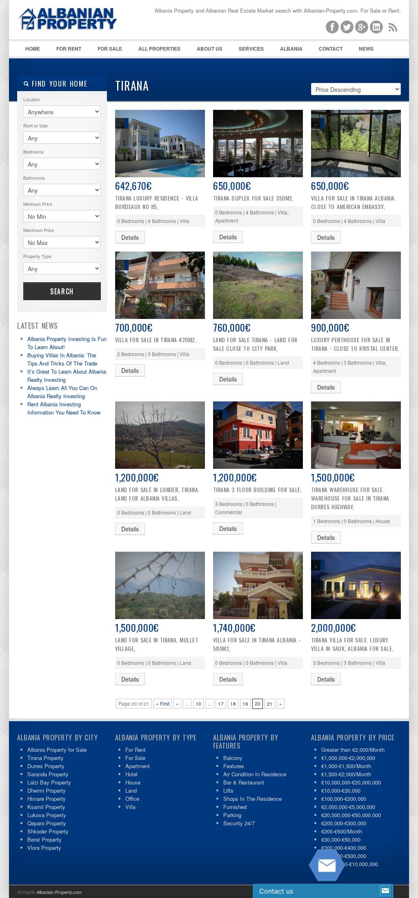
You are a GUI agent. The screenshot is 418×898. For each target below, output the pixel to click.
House (132, 782)
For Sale (110, 48)
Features (233, 766)
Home (32, 48)
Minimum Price (37, 204)
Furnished (235, 807)
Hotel (131, 774)
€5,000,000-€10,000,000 (349, 864)
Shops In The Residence (252, 798)
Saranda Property (48, 774)
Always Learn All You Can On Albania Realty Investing (62, 392)
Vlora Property (44, 847)
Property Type (37, 256)
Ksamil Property (46, 807)
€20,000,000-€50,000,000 (351, 815)
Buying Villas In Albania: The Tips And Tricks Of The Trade (62, 359)
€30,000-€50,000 (340, 839)
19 (245, 703)
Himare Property (46, 798)
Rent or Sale (35, 125)
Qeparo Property (46, 823)
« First (162, 703)
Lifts (228, 790)
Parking (232, 815)
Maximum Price (38, 230)
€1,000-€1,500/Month (346, 766)
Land (131, 790)
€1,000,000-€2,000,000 (348, 758)
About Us (209, 48)
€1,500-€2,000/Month (346, 774)
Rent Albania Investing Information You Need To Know (63, 408)
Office (132, 798)
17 (221, 703)
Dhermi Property (46, 790)
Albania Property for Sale (57, 749)
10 (198, 703)
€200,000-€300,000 (343, 823)
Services (251, 48)
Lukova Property (46, 815)
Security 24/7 (239, 823)
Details (130, 237)
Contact (330, 48)
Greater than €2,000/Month (353, 749)
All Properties (159, 48)
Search (62, 291)
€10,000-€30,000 (340, 790)
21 (270, 703)
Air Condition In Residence (254, 774)
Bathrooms (34, 177)
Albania (291, 48)
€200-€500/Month (341, 831)
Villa (130, 807)
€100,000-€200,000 (343, 798)
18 (233, 703)
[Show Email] (385, 891)
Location (31, 99)
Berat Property (44, 839)
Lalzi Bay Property (49, 782)
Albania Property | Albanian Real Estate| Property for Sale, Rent (78, 41)
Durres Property (45, 766)
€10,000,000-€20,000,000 (351, 782)
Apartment (137, 766)
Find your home (58, 83)
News (366, 48)
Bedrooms (33, 151)
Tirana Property (45, 758)
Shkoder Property (48, 831)
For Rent (68, 48)
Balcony (232, 758)
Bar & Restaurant (243, 782)
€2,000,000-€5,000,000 (348, 807)
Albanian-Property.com (59, 892)
